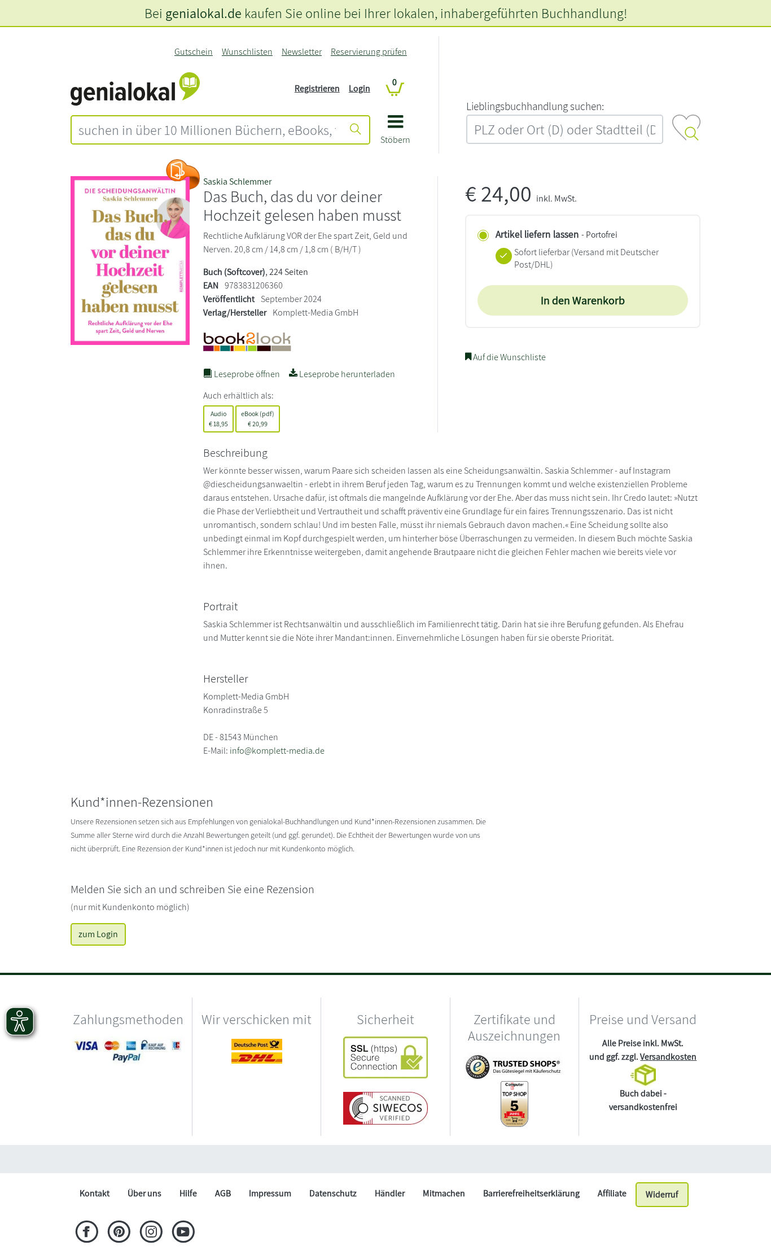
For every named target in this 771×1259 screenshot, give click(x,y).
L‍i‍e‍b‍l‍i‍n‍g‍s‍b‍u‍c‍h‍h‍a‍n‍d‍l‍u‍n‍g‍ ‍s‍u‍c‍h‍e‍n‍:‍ (535, 106)
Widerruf (662, 1194)
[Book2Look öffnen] (183, 174)
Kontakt (94, 1193)
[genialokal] (135, 88)
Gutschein (193, 52)
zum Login (98, 934)
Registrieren (317, 88)
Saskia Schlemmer (237, 181)
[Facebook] (87, 1233)
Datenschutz (333, 1193)
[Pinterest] (119, 1233)
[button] (395, 133)
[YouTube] (183, 1233)
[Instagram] (151, 1233)
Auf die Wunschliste (508, 357)
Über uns (144, 1193)
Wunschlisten (247, 52)
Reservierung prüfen (369, 52)
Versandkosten (668, 1057)
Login (359, 88)
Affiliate (612, 1193)
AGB (223, 1193)
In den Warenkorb (583, 300)
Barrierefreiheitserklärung (531, 1193)
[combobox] (207, 129)
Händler (390, 1193)
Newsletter (302, 52)
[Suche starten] (355, 129)
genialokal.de (203, 13)
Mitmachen (444, 1193)
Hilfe (188, 1193)
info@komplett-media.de (277, 751)
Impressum (270, 1193)
